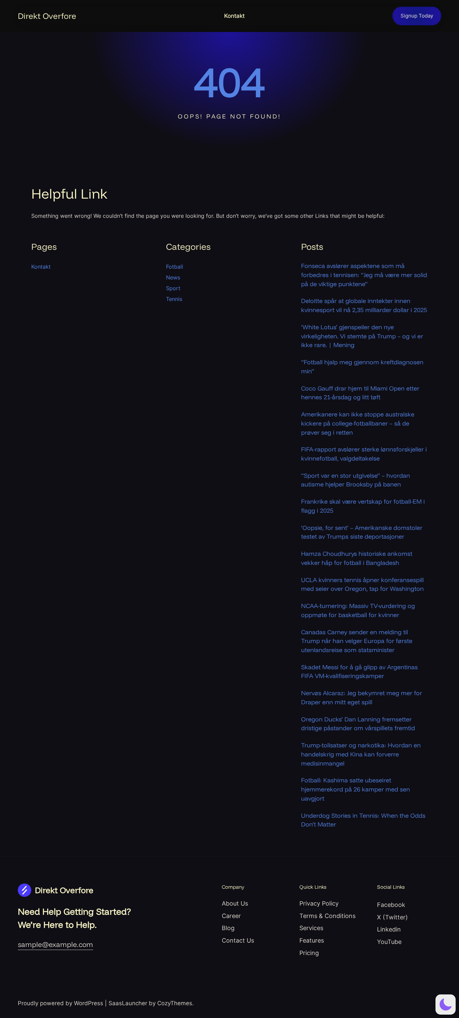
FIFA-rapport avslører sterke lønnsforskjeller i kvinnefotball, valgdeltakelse (364, 453)
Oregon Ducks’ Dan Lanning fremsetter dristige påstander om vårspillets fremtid (358, 723)
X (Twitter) (392, 917)
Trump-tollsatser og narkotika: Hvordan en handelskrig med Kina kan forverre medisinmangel (361, 754)
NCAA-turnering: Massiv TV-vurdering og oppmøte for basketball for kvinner (358, 610)
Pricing (309, 952)
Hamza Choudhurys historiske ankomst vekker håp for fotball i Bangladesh (356, 558)
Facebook (391, 904)
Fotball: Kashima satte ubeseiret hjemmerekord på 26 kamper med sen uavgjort (355, 789)
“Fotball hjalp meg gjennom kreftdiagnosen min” (362, 366)
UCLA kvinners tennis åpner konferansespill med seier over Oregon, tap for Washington (362, 584)
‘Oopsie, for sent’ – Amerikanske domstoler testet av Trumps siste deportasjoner (361, 532)
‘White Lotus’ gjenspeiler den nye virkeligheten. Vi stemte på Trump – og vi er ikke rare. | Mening (362, 335)
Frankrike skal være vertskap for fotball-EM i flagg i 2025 (363, 506)
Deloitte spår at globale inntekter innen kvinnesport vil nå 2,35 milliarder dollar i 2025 (364, 305)
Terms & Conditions (327, 915)
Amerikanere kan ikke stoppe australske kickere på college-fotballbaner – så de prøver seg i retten (357, 423)
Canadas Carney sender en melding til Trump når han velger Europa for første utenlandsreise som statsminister (356, 640)
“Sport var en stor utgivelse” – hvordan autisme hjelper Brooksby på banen (355, 480)
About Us (235, 903)
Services (311, 927)
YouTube (389, 941)
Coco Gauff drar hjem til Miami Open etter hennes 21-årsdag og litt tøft (360, 392)
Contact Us (238, 940)
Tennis (174, 299)
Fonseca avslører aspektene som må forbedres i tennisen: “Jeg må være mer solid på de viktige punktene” (364, 274)
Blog (228, 927)
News (173, 277)
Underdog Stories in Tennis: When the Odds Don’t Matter (363, 820)
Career (231, 915)
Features (311, 940)
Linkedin (389, 929)
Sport (173, 288)
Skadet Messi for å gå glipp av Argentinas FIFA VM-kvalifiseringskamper (359, 671)
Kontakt (234, 15)
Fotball (174, 266)
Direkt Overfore (47, 16)
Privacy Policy (319, 903)
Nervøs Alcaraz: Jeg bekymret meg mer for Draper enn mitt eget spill (361, 697)
